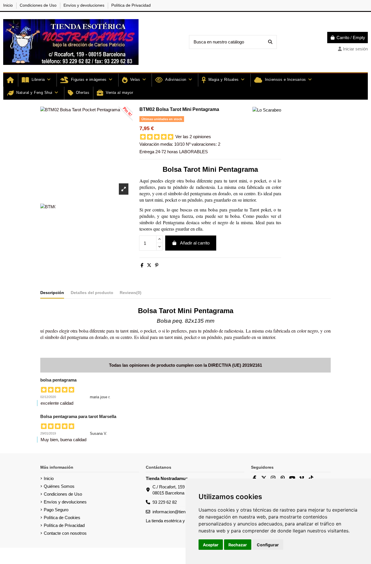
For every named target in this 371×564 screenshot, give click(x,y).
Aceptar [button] (211, 544)
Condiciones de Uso (39, 5)
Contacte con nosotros (65, 533)
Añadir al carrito (195, 242)
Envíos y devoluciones (84, 5)
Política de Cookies (62, 517)
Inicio (8, 5)
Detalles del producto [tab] (92, 292)
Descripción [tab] (52, 292)
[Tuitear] (149, 265)
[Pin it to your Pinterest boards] (124, 115)
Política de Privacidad (131, 5)
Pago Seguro (56, 509)
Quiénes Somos (59, 486)
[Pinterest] (156, 265)
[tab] (130, 294)
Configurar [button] (268, 544)
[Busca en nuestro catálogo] (270, 42)
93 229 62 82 (164, 502)
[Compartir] (142, 265)
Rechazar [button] (237, 544)
